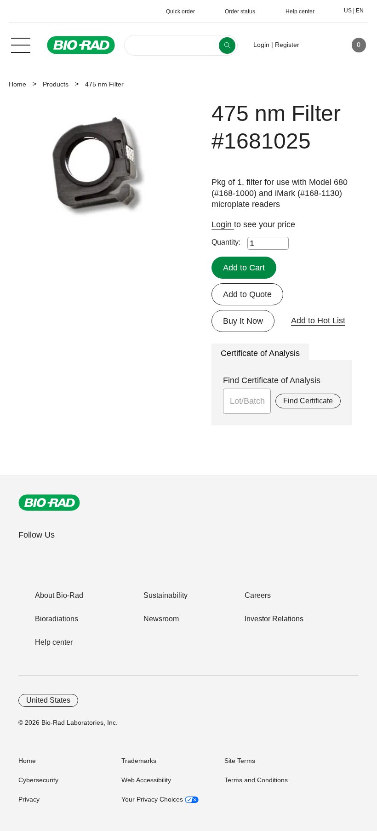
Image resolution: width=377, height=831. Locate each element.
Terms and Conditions (256, 780)
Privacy (29, 799)
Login (222, 224)
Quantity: (225, 242)
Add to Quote (247, 294)
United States (48, 700)
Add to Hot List (318, 320)
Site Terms (239, 760)
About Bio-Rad (59, 595)
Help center (54, 642)
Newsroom (161, 619)
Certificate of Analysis (260, 353)
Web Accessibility (146, 780)
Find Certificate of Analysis (271, 380)
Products (56, 84)
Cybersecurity (38, 780)
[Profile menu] (319, 45)
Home (17, 84)
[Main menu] (20, 44)
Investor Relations (274, 619)
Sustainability (165, 595)
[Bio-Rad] (49, 502)
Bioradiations (56, 619)
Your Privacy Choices (153, 799)
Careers (258, 595)
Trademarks (138, 760)
